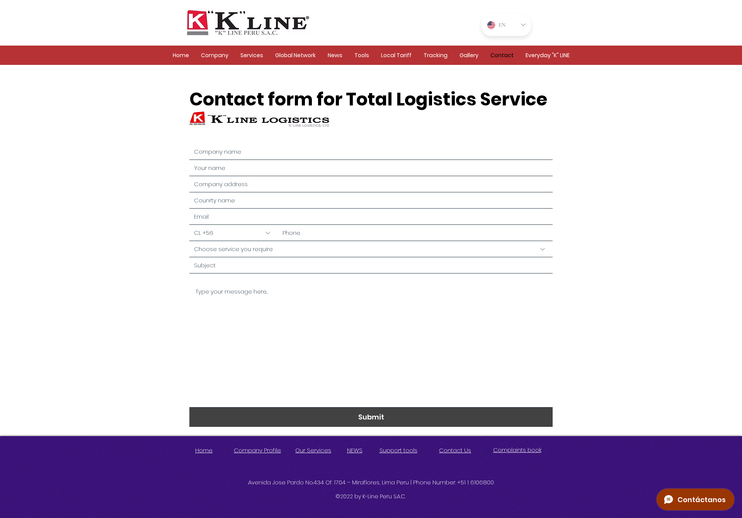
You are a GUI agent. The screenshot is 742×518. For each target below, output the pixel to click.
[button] (214, 55)
